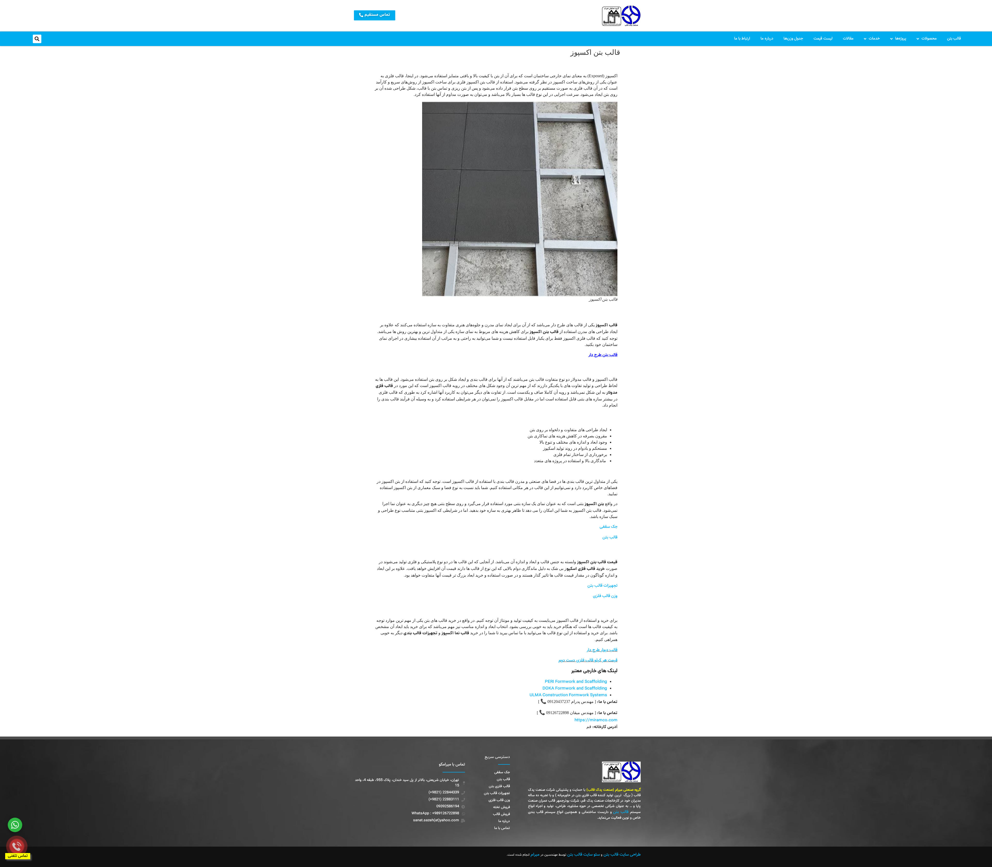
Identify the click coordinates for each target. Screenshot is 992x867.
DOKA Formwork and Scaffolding (574, 688)
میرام (535, 854)
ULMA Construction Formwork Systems (568, 695)
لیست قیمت (823, 39)
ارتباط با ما (742, 39)
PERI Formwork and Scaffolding (576, 682)
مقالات (848, 39)
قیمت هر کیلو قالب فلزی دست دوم (588, 660)
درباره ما (767, 39)
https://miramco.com (596, 720)
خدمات (874, 39)
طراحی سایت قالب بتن (622, 854)
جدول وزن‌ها (793, 39)
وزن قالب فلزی (605, 596)
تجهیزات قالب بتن (602, 586)
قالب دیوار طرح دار (602, 650)
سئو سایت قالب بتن (583, 854)
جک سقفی (608, 527)
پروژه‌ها (900, 39)
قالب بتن (954, 39)
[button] (37, 39)
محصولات (929, 39)
